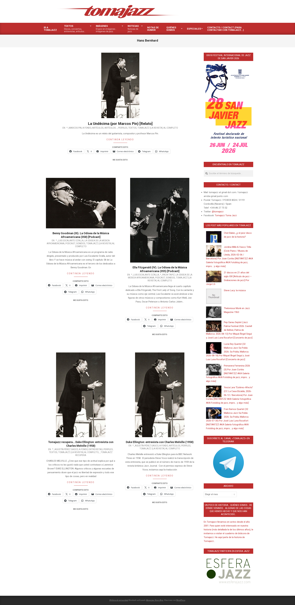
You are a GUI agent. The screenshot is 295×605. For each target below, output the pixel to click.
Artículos (98, 128)
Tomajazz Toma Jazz (226, 215)
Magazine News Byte (154, 600)
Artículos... (110, 128)
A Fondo (87, 128)
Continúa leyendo (120, 139)
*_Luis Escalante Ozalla (70, 240)
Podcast (70, 243)
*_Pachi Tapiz (167, 274)
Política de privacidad (118, 600)
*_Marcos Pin (74, 128)
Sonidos (80, 243)
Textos (132, 128)
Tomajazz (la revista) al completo (158, 128)
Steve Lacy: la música (235, 290)
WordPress (180, 600)
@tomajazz (218, 211)
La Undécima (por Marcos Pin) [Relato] (120, 123)
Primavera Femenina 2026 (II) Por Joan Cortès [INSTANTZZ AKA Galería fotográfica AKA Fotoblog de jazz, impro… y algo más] (228, 373)
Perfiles (122, 128)
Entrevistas (96, 449)
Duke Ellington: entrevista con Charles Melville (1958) (160, 442)
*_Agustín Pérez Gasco (65, 449)
